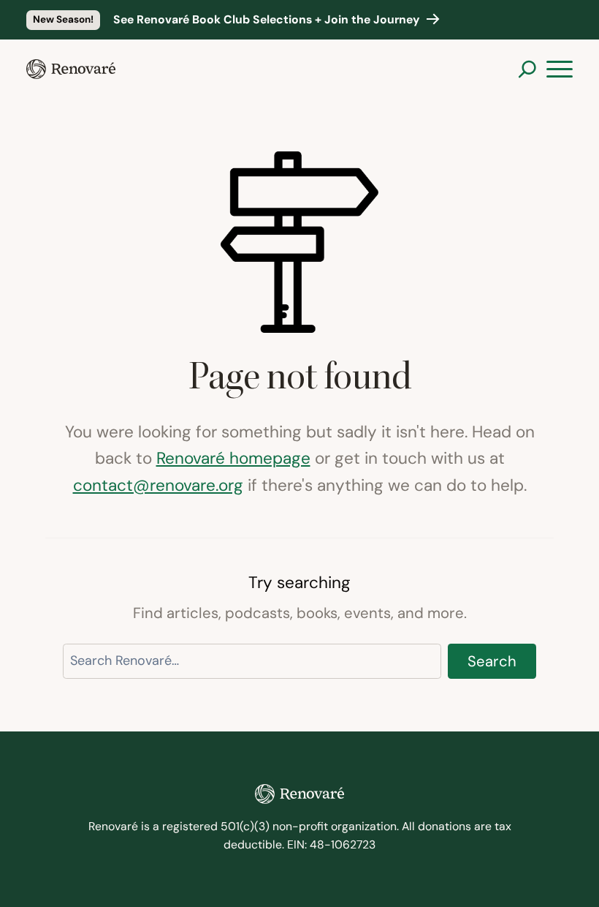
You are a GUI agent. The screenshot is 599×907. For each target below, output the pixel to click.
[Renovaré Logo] (70, 69)
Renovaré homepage (233, 458)
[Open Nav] (559, 69)
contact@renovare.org (158, 485)
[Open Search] (527, 69)
